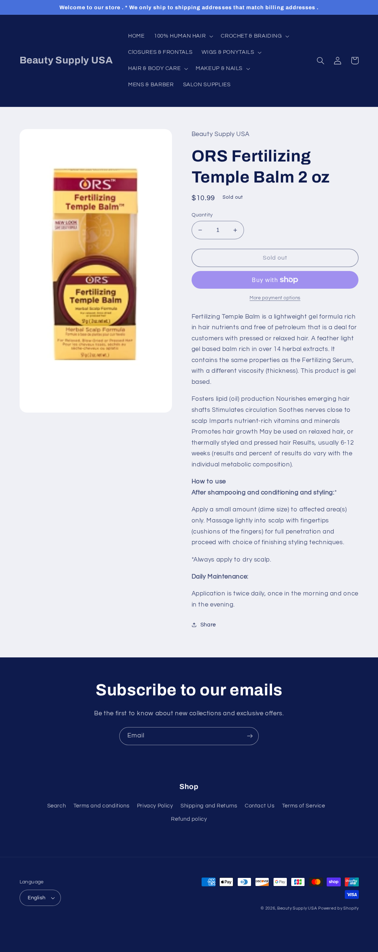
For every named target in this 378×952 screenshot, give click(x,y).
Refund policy (189, 819)
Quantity (202, 215)
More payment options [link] (275, 298)
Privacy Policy (155, 806)
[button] (182, 36)
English (37, 897)
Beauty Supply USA (297, 908)
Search (56, 806)
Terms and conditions (101, 806)
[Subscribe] (249, 736)
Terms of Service (303, 806)
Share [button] (208, 625)
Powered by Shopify (338, 908)
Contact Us (259, 806)
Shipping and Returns (209, 806)
